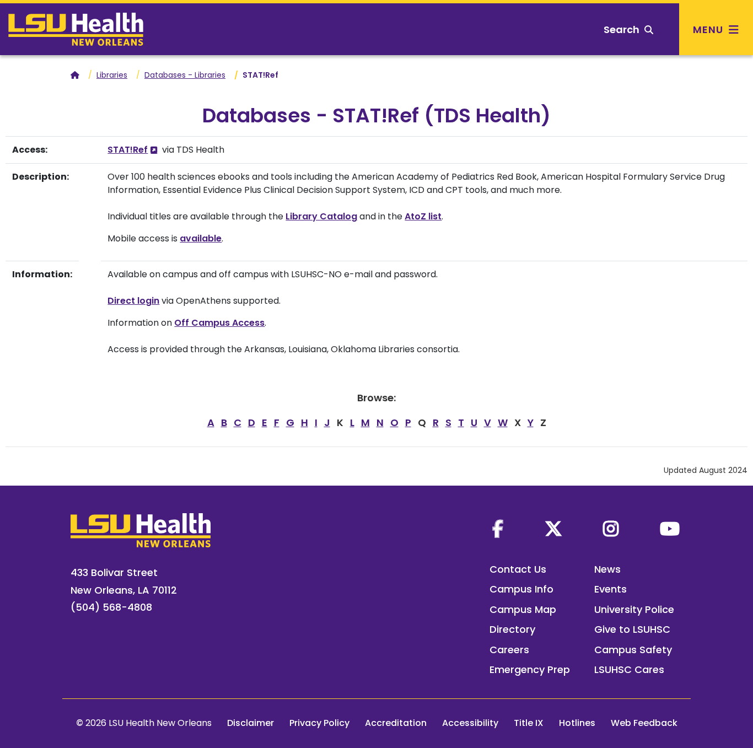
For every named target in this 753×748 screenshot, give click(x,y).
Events (610, 589)
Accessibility (470, 723)
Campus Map (523, 609)
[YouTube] (670, 528)
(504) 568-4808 (111, 607)
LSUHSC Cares (629, 669)
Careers (509, 649)
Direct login (133, 300)
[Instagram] (610, 528)
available (201, 238)
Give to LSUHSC (632, 629)
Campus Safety (633, 649)
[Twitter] (553, 528)
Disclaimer (250, 723)
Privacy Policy (319, 723)
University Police (634, 609)
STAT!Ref (127, 149)
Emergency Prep (530, 669)
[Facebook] (497, 528)
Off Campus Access (219, 322)
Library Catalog (321, 216)
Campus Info (521, 589)
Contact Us (518, 569)
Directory (512, 629)
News (607, 569)
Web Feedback (644, 723)
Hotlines (577, 723)
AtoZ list (423, 216)
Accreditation (396, 723)
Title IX (529, 723)
